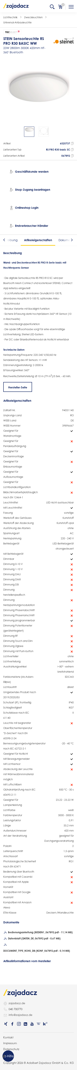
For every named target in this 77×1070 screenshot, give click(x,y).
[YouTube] (32, 1023)
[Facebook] (12, 1023)
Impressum (10, 1043)
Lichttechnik (10, 17)
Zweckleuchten (33, 17)
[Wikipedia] (38, 1023)
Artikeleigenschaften (38, 240)
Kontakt (8, 1037)
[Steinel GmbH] (64, 40)
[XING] (5, 1023)
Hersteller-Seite (17, 387)
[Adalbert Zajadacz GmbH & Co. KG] (16, 6)
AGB (6, 1054)
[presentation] (6, 132)
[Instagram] (18, 1023)
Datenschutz (11, 1049)
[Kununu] (45, 1023)
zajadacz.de (17, 1003)
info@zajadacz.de (20, 1014)
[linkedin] (25, 1023)
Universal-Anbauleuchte (17, 22)
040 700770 (15, 1009)
